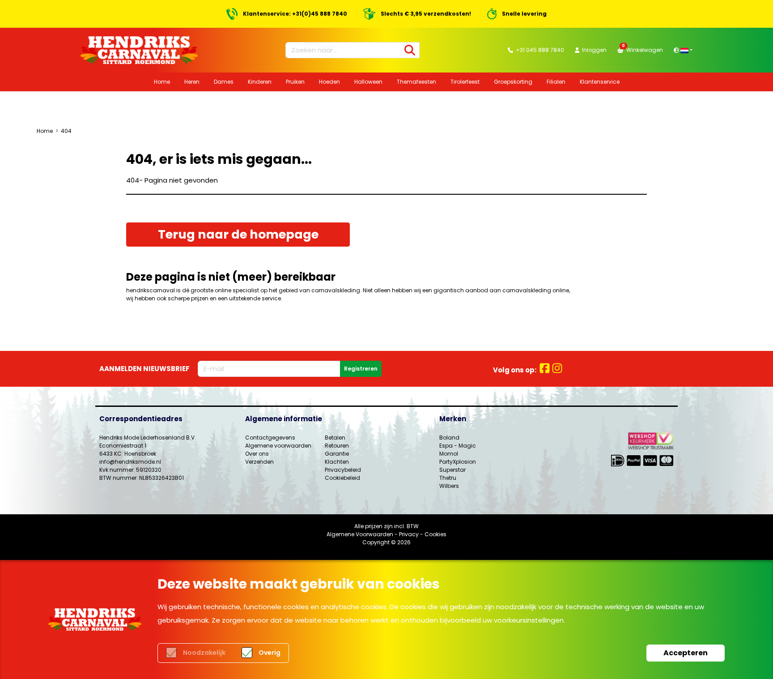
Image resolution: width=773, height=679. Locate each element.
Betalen (335, 437)
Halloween (368, 81)
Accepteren (685, 653)
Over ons (257, 453)
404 (66, 131)
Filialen (556, 81)
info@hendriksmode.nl (130, 461)
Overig (269, 652)
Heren (192, 81)
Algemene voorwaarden (278, 445)
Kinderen (260, 81)
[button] (683, 50)
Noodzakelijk (204, 652)
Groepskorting (513, 81)
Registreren (361, 368)
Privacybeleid (343, 470)
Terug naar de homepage (238, 234)
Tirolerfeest (465, 81)
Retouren (337, 445)
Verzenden (259, 461)
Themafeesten (416, 81)
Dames (224, 81)
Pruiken (295, 81)
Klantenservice (600, 81)
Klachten (337, 461)
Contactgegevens (270, 437)
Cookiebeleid (342, 478)
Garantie (337, 453)
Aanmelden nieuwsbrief (144, 368)
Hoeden (329, 81)
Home (162, 81)
